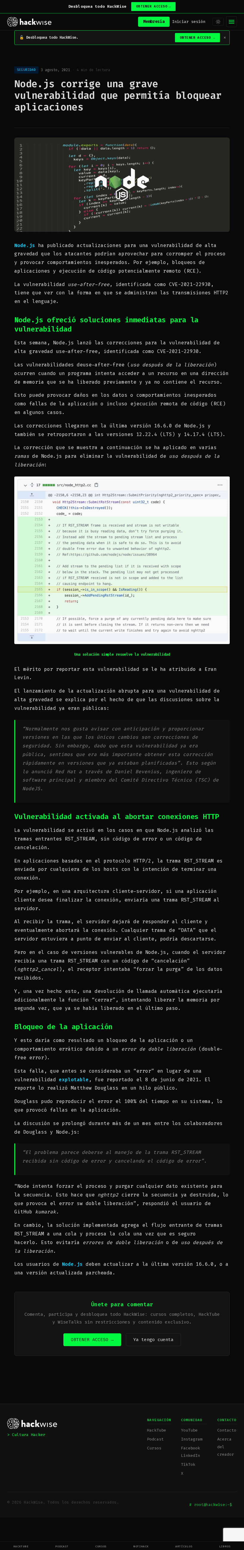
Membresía (154, 21)
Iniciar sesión (188, 21)
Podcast (62, 1546)
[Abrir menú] (231, 21)
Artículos (184, 1546)
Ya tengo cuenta (153, 1340)
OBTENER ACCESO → (92, 1340)
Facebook (190, 1448)
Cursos (101, 1546)
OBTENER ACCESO (153, 6)
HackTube (21, 1546)
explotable (74, 1079)
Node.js (24, 245)
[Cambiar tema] (218, 22)
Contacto (226, 1430)
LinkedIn (190, 1455)
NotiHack (141, 1546)
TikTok (188, 1464)
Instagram (191, 1439)
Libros (225, 1546)
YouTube (189, 1430)
